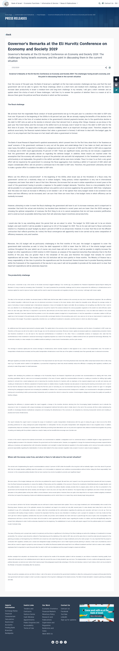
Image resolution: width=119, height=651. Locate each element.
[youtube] (57, 642)
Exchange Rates (11, 611)
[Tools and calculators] (116, 85)
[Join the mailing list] (116, 90)
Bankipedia (9, 633)
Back (8, 34)
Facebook (64, 611)
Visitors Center (29, 614)
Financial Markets (49, 611)
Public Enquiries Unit (31, 623)
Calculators (9, 619)
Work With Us (47, 634)
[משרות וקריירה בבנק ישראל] (96, 613)
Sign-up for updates (68, 620)
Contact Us (65, 609)
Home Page (8, 15)
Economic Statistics (50, 609)
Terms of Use (29, 628)
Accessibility (28, 625)
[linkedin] (52, 642)
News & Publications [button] (69, 3)
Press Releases (41, 15)
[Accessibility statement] (116, 79)
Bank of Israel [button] (17, 3)
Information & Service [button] (50, 3)
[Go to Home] (102, 3)
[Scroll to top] (114, 646)
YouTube (64, 614)
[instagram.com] (65, 642)
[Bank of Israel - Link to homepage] (5, 3)
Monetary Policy (48, 614)
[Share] (106, 67)
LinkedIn (64, 617)
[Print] (109, 67)
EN (116, 3)
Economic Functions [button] (32, 3)
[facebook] (61, 642)
